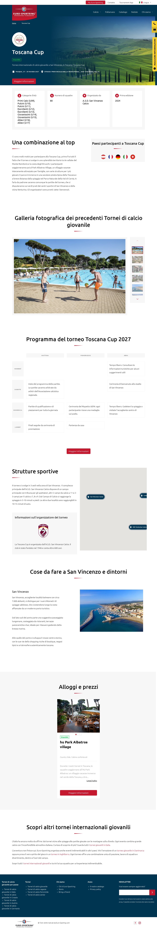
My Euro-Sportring (95, 2)
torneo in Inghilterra (60, 854)
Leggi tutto (92, 780)
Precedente (137, 240)
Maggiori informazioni (24, 81)
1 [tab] (76, 734)
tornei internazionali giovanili (37, 863)
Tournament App (126, 2)
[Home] (24, 13)
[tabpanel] (78, 716)
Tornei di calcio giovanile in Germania (11, 907)
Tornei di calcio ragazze (37, 889)
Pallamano (110, 12)
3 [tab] (80, 734)
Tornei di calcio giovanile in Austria (9, 901)
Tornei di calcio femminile (38, 892)
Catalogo (123, 12)
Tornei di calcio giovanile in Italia (9, 890)
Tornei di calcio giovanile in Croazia (10, 896)
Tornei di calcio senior (36, 894)
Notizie (134, 12)
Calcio (95, 12)
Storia (61, 889)
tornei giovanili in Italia (100, 845)
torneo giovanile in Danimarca (130, 850)
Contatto (111, 2)
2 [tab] (78, 734)
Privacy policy (95, 889)
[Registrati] (152, 892)
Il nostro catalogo (97, 886)
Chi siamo (146, 12)
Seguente (137, 299)
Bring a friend (64, 892)
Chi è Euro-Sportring (67, 886)
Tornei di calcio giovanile (37, 886)
